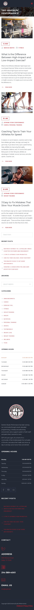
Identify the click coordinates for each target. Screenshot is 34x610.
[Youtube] (14, 490)
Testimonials (8, 329)
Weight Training (9, 196)
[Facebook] (3, 490)
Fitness (21, 48)
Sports (6, 325)
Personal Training (15, 125)
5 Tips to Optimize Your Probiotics (15, 254)
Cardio (6, 125)
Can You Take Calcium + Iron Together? (17, 258)
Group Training (9, 312)
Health (6, 315)
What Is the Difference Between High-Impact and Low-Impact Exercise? (16, 57)
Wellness (7, 339)
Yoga (5, 342)
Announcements (9, 298)
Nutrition (7, 319)
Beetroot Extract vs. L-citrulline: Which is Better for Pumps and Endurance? (17, 250)
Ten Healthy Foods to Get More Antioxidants (14, 262)
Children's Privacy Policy (25, 606)
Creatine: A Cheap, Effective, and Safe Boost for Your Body (16, 268)
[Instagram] (8, 490)
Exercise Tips (8, 305)
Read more (8, 87)
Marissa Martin (9, 48)
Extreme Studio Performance (14, 122)
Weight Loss (8, 332)
